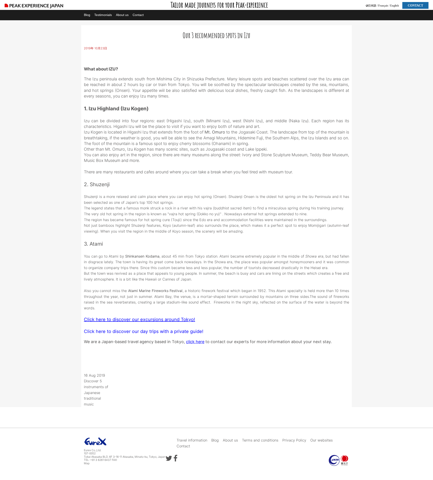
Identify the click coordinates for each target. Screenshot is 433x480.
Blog (87, 15)
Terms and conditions (260, 440)
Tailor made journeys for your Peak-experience (219, 4)
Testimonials (103, 15)
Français (383, 5)
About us (122, 15)
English (394, 5)
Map (87, 463)
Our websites (321, 440)
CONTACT (415, 5)
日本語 (372, 5)
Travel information (192, 440)
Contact (138, 15)
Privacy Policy (294, 440)
